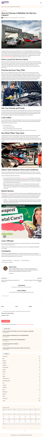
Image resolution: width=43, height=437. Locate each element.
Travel (4, 400)
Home (2, 6)
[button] (11, 273)
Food (4, 374)
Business (4, 360)
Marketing (5, 387)
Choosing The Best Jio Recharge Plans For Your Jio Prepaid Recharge (15, 335)
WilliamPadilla (12, 267)
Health (4, 376)
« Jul (4, 427)
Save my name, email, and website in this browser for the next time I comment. (16, 311)
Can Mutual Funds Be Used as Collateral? (10, 343)
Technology (5, 398)
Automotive (4, 10)
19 (14, 419)
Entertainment (5, 367)
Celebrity (4, 362)
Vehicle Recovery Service (25, 260)
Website (30, 306)
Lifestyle (4, 385)
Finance (4, 371)
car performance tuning (7, 56)
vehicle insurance (24, 178)
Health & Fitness (6, 378)
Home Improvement (6, 380)
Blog (3, 358)
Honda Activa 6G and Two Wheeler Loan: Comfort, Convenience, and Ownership (18, 331)
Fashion (4, 369)
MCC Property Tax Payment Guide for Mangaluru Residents (14, 339)
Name (2, 306)
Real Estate (5, 391)
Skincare (4, 394)
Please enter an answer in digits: (7, 313)
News (4, 389)
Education (5, 365)
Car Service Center (17, 260)
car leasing (10, 193)
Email (17, 306)
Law (3, 382)
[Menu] (41, 2)
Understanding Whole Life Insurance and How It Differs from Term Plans (16, 348)
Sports (4, 396)
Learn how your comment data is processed (24, 324)
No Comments (22, 17)
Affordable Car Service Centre (7, 260)
